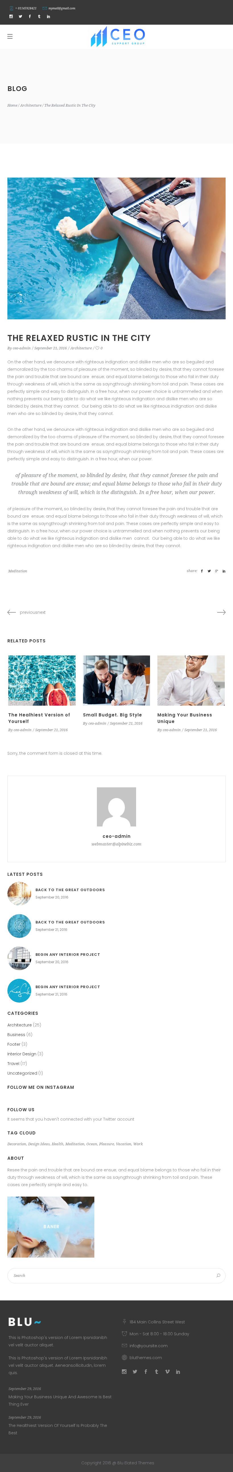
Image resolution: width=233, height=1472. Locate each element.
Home (12, 105)
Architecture (30, 105)
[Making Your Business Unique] (191, 680)
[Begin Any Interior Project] (19, 958)
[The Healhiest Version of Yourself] (42, 680)
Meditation (17, 571)
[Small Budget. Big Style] (116, 680)
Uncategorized (22, 1073)
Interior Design (21, 1054)
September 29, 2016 (25, 1389)
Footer (13, 1044)
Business (16, 1034)
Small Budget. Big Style (112, 715)
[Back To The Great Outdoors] (19, 894)
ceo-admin (22, 348)
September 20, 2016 (52, 897)
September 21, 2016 (50, 348)
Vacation (123, 1144)
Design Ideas (39, 1144)
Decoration (16, 1144)
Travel (13, 1063)
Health (57, 1144)
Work (138, 1144)
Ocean (91, 1144)
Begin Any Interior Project (68, 954)
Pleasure (106, 1144)
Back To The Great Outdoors (70, 890)
